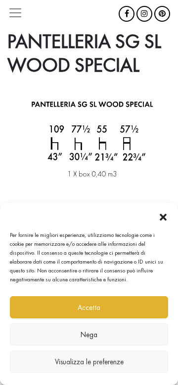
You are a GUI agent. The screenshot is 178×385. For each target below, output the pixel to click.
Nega (89, 335)
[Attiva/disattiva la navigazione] (15, 13)
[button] (163, 216)
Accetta (89, 307)
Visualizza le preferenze (89, 362)
